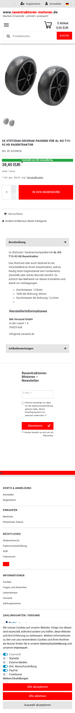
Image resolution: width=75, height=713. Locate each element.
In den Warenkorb (46, 192)
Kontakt (7, 582)
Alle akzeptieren (37, 687)
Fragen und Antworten (15, 587)
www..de (30, 14)
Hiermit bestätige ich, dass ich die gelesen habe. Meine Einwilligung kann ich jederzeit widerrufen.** (39, 409)
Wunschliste (15, 213)
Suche (64, 35)
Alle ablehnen (37, 696)
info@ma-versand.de (21, 333)
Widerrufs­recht (11, 540)
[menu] (6, 25)
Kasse (19, 522)
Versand (7, 598)
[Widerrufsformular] (6, 564)
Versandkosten (35, 177)
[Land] (67, 3)
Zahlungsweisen (12, 603)
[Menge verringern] (13, 195)
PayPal (13, 670)
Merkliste (8, 516)
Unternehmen (10, 592)
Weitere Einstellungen (15, 678)
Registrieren (9, 500)
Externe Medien (18, 662)
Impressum (9, 556)
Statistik (14, 658)
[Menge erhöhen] (13, 188)
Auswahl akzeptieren (37, 705)
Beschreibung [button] (17, 242)
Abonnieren (35, 425)
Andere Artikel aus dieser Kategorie (26, 221)
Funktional (15, 674)
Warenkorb (9, 522)
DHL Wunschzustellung (23, 666)
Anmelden (8, 494)
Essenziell (15, 654)
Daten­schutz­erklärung (15, 545)
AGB (5, 551)
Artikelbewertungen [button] (21, 348)
